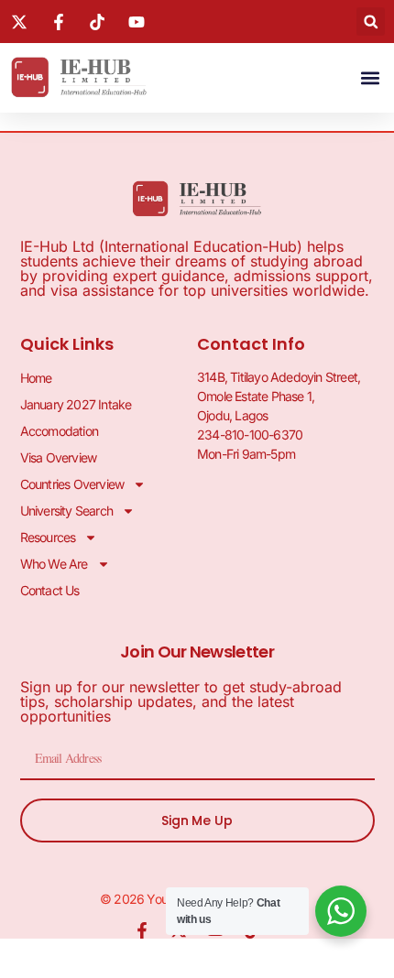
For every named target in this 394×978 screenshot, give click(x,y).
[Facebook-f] (142, 930)
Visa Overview (58, 457)
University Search (66, 510)
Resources (48, 537)
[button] (370, 21)
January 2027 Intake (76, 404)
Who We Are (54, 563)
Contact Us (50, 590)
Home (36, 378)
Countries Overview (72, 484)
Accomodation (59, 431)
